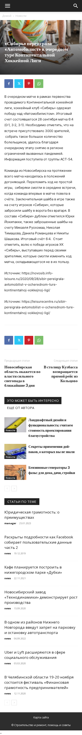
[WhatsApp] (39, 83)
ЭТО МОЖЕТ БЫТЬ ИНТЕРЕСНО (33, 400)
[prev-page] (7, 488)
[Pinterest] (28, 83)
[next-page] (14, 488)
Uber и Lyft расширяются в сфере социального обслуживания (34, 655)
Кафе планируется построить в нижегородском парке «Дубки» (33, 570)
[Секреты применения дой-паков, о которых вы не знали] (15, 451)
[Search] (76, 6)
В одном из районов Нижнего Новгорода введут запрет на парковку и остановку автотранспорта (39, 627)
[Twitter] (18, 83)
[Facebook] (8, 83)
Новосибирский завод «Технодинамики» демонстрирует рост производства (41, 597)
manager (10, 523)
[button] (7, 6)
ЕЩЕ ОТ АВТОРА (20, 407)
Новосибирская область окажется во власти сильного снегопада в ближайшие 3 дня (22, 376)
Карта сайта (41, 717)
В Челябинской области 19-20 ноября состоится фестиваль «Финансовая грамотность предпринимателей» (39, 682)
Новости (21, 16)
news (7, 553)
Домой (6, 16)
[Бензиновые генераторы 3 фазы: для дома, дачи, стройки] (15, 472)
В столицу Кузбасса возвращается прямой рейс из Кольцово (61, 374)
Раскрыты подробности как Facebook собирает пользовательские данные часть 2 (38, 542)
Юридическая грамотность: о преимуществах (31, 515)
